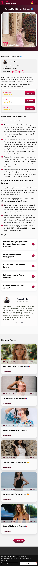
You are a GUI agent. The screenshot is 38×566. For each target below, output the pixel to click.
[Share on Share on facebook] (12, 71)
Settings (9, 564)
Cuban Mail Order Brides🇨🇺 (15, 398)
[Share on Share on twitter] (16, 71)
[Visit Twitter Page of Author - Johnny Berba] (19, 323)
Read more (7, 371)
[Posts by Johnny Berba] (5, 62)
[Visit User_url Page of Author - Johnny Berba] (16, 323)
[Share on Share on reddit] (19, 71)
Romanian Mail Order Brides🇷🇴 (16, 367)
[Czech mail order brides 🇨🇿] (19, 513)
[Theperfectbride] (8, 2)
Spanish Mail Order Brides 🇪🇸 (16, 462)
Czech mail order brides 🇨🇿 (15, 526)
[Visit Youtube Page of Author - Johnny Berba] (22, 323)
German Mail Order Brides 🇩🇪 (16, 494)
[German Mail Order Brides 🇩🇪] (19, 481)
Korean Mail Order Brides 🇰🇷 (15, 430)
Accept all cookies (28, 564)
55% (12, 228)
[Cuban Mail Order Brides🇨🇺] (19, 386)
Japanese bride (15, 212)
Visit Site (30, 93)
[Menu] (36, 3)
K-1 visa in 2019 (28, 222)
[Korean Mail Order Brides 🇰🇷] (19, 417)
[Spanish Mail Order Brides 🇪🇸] (19, 449)
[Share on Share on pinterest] (23, 71)
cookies (11, 556)
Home (3, 56)
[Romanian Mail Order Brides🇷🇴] (19, 354)
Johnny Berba (13, 62)
